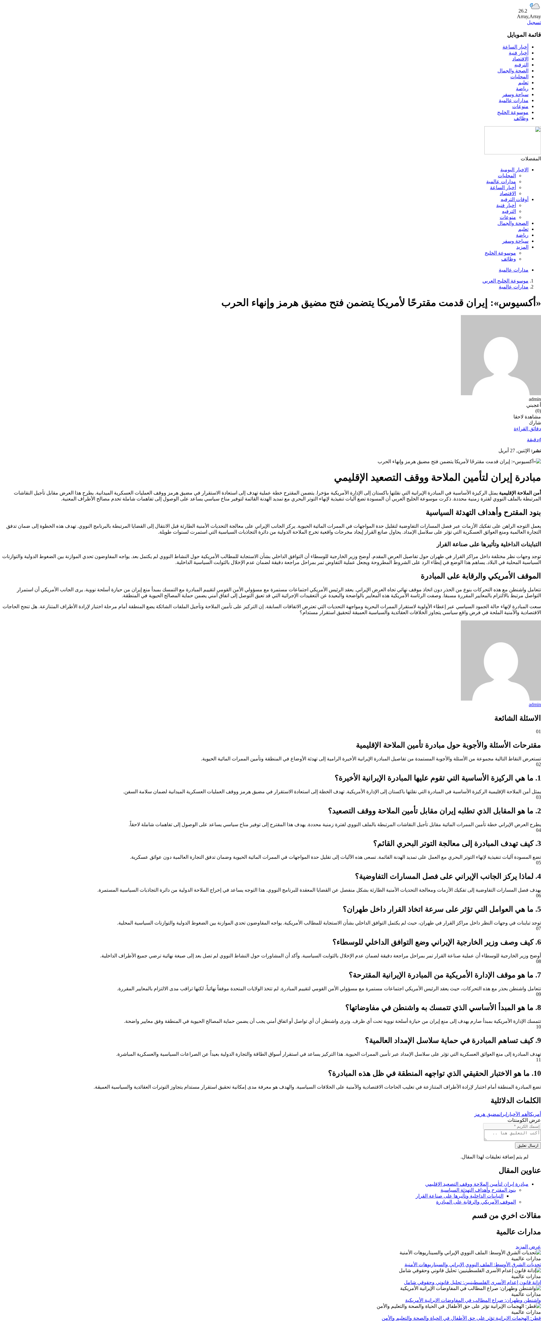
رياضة (522, 88)
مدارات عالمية (513, 100)
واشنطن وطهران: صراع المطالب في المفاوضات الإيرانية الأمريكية (473, 1300)
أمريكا (534, 1114)
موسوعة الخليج (512, 112)
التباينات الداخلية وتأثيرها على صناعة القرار (459, 1196)
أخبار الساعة (515, 46)
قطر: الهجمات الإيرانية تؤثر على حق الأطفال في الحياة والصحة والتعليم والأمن (461, 1318)
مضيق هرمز (486, 1114)
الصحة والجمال (512, 70)
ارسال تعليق (528, 1145)
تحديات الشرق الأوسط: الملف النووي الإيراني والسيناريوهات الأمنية (472, 1264)
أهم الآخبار (517, 1114)
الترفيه (521, 64)
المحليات (519, 76)
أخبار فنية (518, 52)
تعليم (523, 82)
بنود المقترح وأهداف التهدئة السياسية (478, 1190)
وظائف (521, 118)
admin (535, 704)
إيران (503, 1114)
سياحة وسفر (515, 94)
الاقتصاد (520, 58)
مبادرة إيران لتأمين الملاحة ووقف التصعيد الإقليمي (476, 1184)
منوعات (520, 106)
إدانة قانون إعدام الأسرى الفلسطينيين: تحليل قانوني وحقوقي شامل (472, 1282)
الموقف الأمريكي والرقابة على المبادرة (476, 1201)
